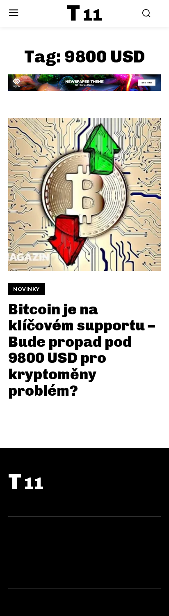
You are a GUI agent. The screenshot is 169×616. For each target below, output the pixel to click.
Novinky (26, 289)
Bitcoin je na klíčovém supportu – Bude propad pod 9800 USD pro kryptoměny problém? (81, 349)
